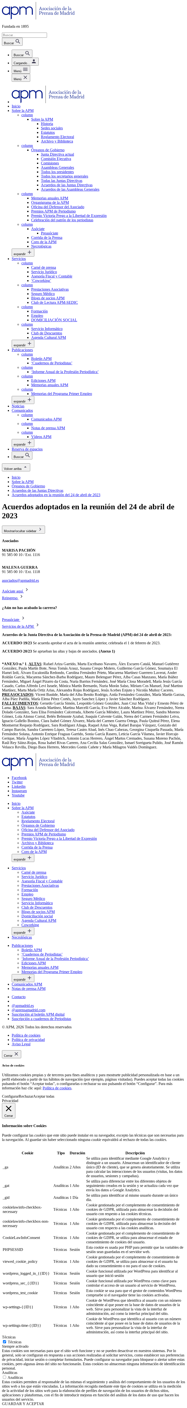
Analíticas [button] (9, 1373)
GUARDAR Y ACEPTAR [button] (23, 1404)
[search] (22, 54)
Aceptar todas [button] (43, 1096)
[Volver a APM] (38, 18)
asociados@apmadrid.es (20, 580)
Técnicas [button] (9, 1337)
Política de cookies (57, 1088)
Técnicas (14, 1342)
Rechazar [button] (26, 1096)
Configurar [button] (10, 1096)
